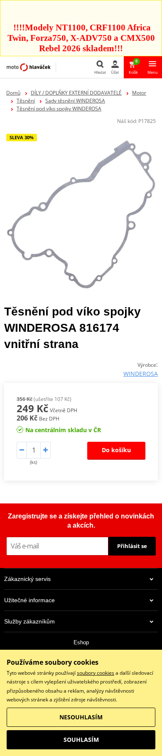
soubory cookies (95, 672)
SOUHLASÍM (81, 739)
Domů (13, 92)
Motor (139, 92)
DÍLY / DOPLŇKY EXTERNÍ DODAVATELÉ (76, 92)
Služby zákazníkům (29, 621)
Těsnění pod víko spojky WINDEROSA (59, 108)
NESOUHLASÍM (81, 717)
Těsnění (26, 100)
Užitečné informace (29, 600)
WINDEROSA (140, 374)
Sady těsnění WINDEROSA (75, 100)
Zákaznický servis (27, 579)
